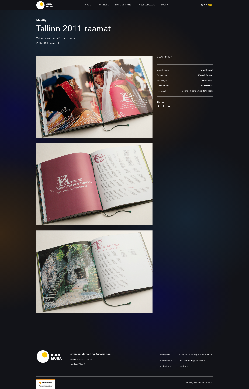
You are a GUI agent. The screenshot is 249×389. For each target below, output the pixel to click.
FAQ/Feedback (146, 5)
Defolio (182, 366)
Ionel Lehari (206, 70)
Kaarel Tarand (205, 75)
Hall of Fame (123, 5)
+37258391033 (77, 364)
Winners (104, 5)
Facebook (165, 360)
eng (210, 5)
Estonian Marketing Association (194, 354)
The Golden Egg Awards (190, 360)
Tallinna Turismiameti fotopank (197, 91)
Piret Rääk (207, 80)
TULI (163, 5)
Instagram (165, 354)
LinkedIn (164, 366)
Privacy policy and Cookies (199, 382)
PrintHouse (207, 85)
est (203, 5)
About (89, 5)
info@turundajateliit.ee (81, 359)
